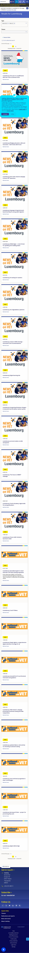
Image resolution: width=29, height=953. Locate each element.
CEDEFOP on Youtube (9, 905)
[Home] (3, 1)
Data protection (13, 942)
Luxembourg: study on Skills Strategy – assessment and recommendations (13, 342)
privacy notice (10, 110)
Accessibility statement (13, 933)
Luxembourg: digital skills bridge (11, 846)
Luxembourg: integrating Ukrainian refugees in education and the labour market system (14, 408)
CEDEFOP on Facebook (2, 905)
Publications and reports (8, 916)
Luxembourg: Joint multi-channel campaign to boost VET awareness (14, 177)
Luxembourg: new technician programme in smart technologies (14, 779)
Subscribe (5, 892)
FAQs (13, 931)
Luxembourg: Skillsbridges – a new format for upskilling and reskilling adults (14, 244)
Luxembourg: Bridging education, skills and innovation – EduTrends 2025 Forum (14, 143)
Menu (27, 1)
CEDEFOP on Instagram (16, 905)
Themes (3, 913)
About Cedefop (5, 921)
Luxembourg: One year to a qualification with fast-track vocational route (13, 76)
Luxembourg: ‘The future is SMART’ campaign (12, 475)
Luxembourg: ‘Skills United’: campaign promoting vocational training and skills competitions (13, 711)
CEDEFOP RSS (19, 905)
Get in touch (7, 869)
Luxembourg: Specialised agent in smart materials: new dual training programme (13, 571)
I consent (5, 114)
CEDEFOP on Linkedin (13, 905)
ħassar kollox (7, 37)
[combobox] (13, 25)
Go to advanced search (9, 40)
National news (6, 79)
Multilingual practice (13, 935)
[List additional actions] (14, 1)
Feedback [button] (27, 939)
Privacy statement (13, 940)
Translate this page (11, 10)
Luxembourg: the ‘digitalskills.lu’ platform (13, 309)
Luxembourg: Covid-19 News (10, 610)
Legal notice (13, 944)
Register (23, 1)
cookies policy (22, 109)
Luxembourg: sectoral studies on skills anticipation (13, 441)
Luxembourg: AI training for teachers (12, 277)
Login (20, 1)
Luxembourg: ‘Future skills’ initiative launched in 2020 (12, 537)
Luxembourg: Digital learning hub (11, 375)
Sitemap (13, 946)
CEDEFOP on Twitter (6, 905)
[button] (3, 949)
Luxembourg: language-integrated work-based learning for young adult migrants (13, 211)
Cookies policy (13, 938)
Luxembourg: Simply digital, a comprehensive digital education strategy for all (14, 643)
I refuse (12, 114)
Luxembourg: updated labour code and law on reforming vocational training (14, 745)
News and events (6, 918)
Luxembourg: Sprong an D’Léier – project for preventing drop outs (14, 813)
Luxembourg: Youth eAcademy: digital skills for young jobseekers (14, 504)
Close (27, 8)
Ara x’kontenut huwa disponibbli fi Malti (11, 5)
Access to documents (13, 936)
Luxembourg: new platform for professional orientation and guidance (14, 676)
